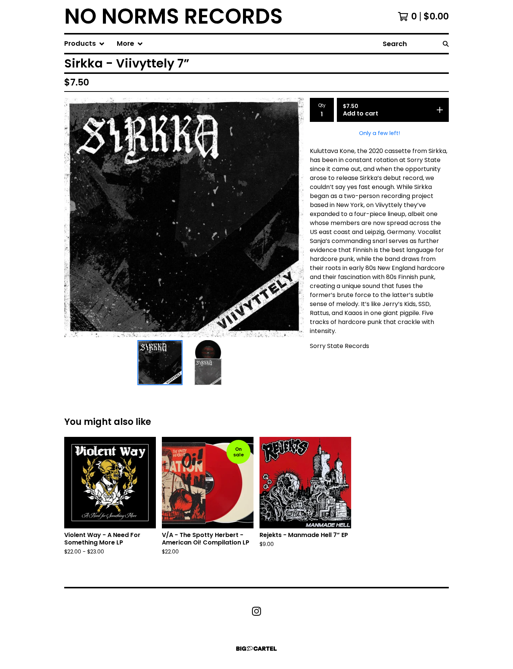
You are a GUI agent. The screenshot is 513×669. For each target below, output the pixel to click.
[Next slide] (293, 217)
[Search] (446, 43)
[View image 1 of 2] (160, 362)
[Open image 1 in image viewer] (184, 217)
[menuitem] (84, 43)
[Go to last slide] (75, 217)
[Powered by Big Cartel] (256, 648)
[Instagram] (256, 611)
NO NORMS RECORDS (173, 16)
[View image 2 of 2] (208, 362)
